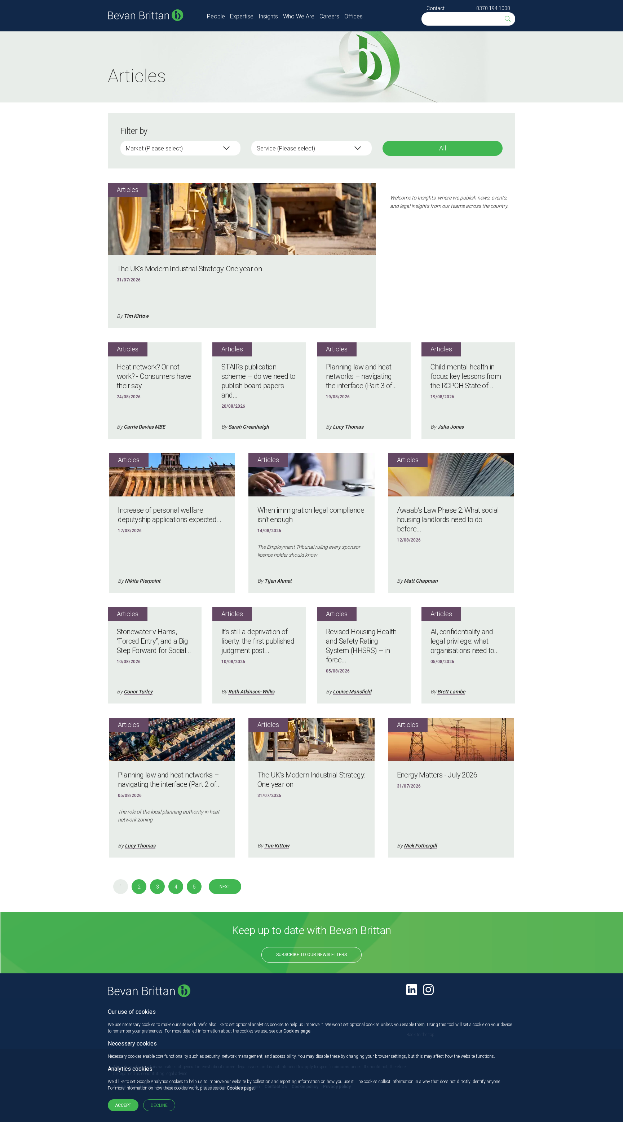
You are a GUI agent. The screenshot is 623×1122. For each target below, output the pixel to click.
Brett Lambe (451, 691)
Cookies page (296, 1031)
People (216, 16)
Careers (329, 16)
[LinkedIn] (411, 989)
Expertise (241, 16)
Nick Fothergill (420, 846)
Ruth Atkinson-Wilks (251, 691)
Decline (159, 1105)
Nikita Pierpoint (142, 581)
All (442, 148)
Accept (123, 1105)
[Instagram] (428, 989)
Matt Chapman (421, 581)
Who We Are (298, 16)
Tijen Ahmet (278, 581)
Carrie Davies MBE (144, 427)
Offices (353, 16)
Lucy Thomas (348, 427)
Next (225, 886)
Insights (268, 16)
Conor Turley (138, 691)
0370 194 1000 (493, 8)
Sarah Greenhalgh (248, 427)
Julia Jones (450, 427)
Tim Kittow (136, 316)
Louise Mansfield (352, 691)
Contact (436, 8)
